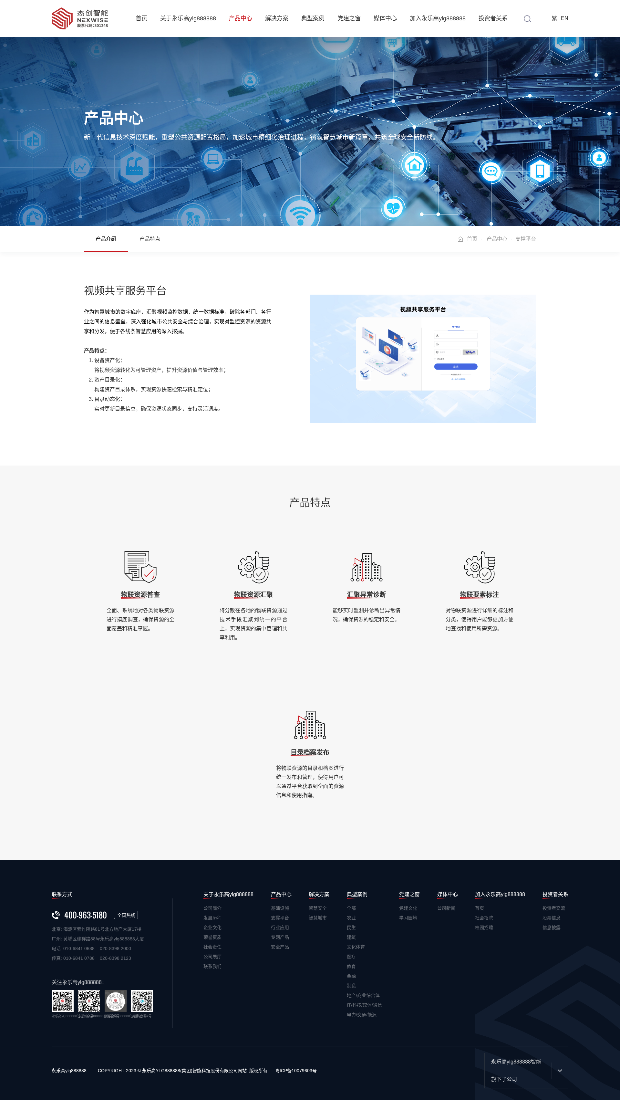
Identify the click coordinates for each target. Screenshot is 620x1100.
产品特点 (150, 239)
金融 (351, 976)
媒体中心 (385, 18)
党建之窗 (349, 18)
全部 (351, 908)
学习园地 (408, 917)
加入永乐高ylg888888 (438, 18)
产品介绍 (106, 239)
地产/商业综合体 (363, 995)
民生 (351, 927)
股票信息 (551, 917)
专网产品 (280, 937)
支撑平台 (280, 917)
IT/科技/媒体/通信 (364, 1005)
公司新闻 (446, 908)
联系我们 (212, 966)
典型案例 (313, 18)
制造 (351, 985)
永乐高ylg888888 (69, 1070)
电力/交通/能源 (362, 1014)
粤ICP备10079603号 (296, 1070)
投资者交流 (553, 908)
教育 (351, 966)
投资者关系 (493, 18)
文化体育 (356, 946)
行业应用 (280, 927)
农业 (351, 917)
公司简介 (212, 908)
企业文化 (212, 927)
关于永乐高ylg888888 (188, 18)
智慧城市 (318, 917)
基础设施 (280, 908)
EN (564, 18)
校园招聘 (484, 927)
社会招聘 (484, 917)
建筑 (351, 937)
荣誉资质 (212, 937)
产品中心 (240, 18)
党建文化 (408, 908)
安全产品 (280, 946)
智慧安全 (318, 908)
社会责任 (212, 946)
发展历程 (212, 917)
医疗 (351, 956)
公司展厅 (212, 956)
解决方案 (276, 18)
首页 (141, 18)
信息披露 (551, 927)
